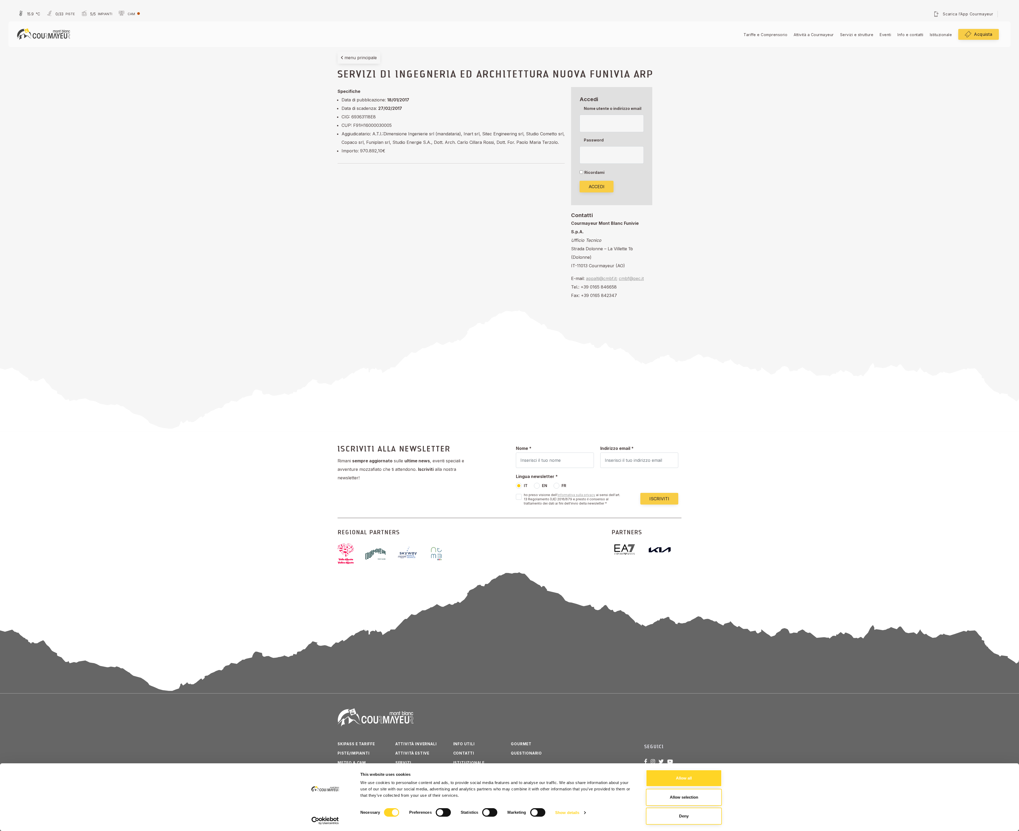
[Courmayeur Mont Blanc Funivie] (43, 33)
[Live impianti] (96, 14)
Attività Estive (412, 753)
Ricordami (594, 172)
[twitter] (661, 761)
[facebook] (645, 761)
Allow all (684, 778)
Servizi (403, 763)
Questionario (526, 753)
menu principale (360, 57)
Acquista (983, 34)
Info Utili (464, 744)
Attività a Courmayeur (814, 34)
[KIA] (663, 550)
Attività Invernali (416, 744)
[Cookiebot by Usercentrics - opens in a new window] (325, 821)
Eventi (885, 34)
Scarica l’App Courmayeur (968, 14)
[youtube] (670, 761)
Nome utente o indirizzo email (612, 108)
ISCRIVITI (659, 498)
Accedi (597, 186)
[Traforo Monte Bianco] (440, 553)
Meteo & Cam (352, 763)
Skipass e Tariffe (356, 744)
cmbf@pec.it (631, 278)
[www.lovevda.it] (350, 553)
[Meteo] (28, 14)
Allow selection (684, 797)
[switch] (443, 812)
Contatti (463, 753)
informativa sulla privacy (576, 495)
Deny (684, 816)
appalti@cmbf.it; (602, 278)
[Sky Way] (412, 553)
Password (594, 140)
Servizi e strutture (857, 34)
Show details (567, 812)
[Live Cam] (129, 14)
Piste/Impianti (353, 753)
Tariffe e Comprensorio (765, 34)
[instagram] (653, 761)
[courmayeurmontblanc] (379, 554)
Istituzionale (941, 34)
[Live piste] (60, 14)
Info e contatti (910, 34)
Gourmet (521, 744)
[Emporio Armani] (628, 549)
